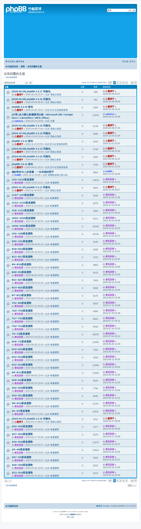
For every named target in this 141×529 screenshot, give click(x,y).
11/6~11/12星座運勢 (23, 210)
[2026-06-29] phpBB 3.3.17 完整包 (31, 91)
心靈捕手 (18, 94)
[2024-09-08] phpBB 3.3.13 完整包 (31, 148)
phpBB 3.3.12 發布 (22, 164)
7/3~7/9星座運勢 (21, 333)
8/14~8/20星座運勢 (22, 287)
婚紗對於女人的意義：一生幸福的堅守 (33, 172)
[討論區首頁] (16, 9)
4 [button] (123, 82)
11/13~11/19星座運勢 (24, 202)
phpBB (63, 511)
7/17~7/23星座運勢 (22, 318)
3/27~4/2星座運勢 (21, 457)
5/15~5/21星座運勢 (22, 395)
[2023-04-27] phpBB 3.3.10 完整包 (31, 418)
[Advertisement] (70, 36)
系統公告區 (55, 94)
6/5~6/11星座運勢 (21, 372)
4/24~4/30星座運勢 (22, 426)
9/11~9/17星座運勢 (22, 256)
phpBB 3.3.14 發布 (22, 141)
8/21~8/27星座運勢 (22, 279)
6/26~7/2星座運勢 (21, 341)
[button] (110, 82)
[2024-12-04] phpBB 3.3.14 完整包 (31, 133)
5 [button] (126, 82)
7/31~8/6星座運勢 (21, 303)
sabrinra (18, 121)
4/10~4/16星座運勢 (22, 441)
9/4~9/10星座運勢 (21, 264)
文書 (52, 121)
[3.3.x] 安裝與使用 (59, 110)
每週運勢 (54, 182)
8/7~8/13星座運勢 (21, 295)
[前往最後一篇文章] (116, 91)
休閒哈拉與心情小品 (58, 175)
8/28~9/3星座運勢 (21, 272)
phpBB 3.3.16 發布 (22, 106)
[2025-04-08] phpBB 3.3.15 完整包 (31, 125)
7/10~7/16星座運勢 (22, 326)
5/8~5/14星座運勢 (21, 403)
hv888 (17, 175)
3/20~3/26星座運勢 (22, 465)
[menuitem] (20, 61)
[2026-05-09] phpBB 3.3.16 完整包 (31, 99)
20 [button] (132, 82)
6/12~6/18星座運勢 (22, 357)
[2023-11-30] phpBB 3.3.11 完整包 (31, 187)
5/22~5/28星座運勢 (22, 387)
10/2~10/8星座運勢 (22, 233)
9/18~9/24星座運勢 (22, 249)
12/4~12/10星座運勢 (23, 179)
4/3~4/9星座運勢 (21, 449)
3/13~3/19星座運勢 (22, 472)
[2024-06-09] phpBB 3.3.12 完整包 (31, 156)
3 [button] (120, 82)
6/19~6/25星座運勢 (22, 349)
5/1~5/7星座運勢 (21, 411)
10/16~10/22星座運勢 (24, 225)
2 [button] (117, 82)
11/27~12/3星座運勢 (23, 195)
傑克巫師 (18, 182)
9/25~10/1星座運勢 (22, 241)
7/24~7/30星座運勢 (22, 310)
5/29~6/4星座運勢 (21, 380)
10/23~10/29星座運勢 (24, 218)
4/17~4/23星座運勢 (22, 434)
